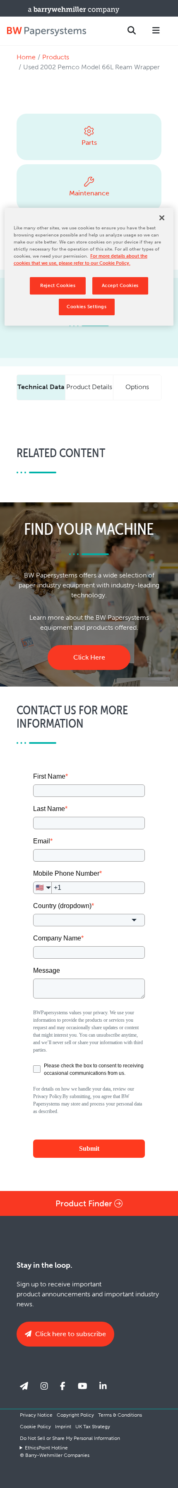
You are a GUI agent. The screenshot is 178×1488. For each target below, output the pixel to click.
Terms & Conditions (120, 1415)
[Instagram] (44, 1386)
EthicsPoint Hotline (46, 1448)
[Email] (24, 1386)
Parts (89, 142)
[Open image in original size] (46, 31)
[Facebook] (62, 1386)
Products (55, 57)
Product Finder (84, 1203)
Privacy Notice (36, 1415)
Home (26, 57)
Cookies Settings (86, 306)
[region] (89, 267)
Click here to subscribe (70, 1334)
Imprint (63, 1427)
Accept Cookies (120, 285)
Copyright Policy (75, 1415)
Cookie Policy (35, 1427)
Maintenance (89, 193)
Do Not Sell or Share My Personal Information (70, 1438)
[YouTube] (82, 1386)
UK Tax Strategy (92, 1427)
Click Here (89, 657)
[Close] (162, 218)
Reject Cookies (57, 285)
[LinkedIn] (103, 1386)
